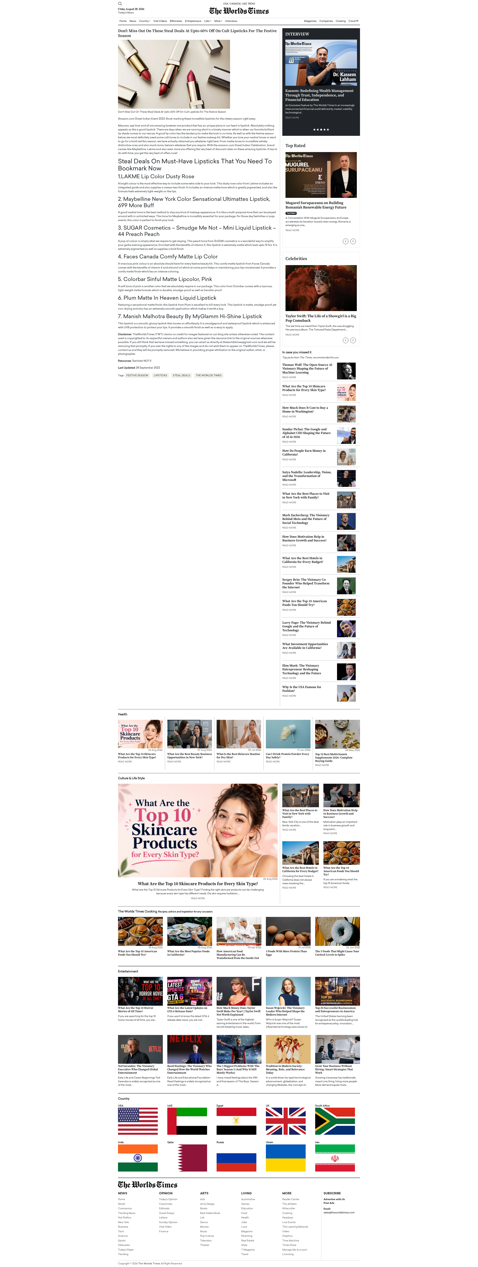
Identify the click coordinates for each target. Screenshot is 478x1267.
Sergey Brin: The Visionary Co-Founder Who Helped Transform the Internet (305, 583)
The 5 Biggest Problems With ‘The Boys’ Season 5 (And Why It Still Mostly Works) (238, 1069)
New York (123, 1222)
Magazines (310, 21)
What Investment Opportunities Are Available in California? (305, 646)
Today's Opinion (168, 1199)
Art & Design (207, 1204)
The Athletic (289, 1204)
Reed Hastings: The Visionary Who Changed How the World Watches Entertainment (189, 1069)
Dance (204, 1222)
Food (244, 1213)
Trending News (126, 1213)
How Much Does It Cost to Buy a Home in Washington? (305, 410)
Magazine (246, 1231)
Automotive (248, 1199)
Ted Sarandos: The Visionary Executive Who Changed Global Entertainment (138, 1069)
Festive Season (137, 375)
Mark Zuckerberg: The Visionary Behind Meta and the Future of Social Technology (306, 519)
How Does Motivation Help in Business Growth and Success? (304, 539)
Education (247, 1208)
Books (203, 1208)
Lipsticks (160, 375)
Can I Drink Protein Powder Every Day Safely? (287, 755)
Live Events (289, 1222)
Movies (204, 1227)
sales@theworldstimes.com (339, 1213)
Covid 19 (353, 21)
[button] (314, 130)
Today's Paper (126, 1250)
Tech (121, 1231)
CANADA (235, 4)
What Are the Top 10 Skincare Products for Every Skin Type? (304, 388)
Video (285, 1231)
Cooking (341, 21)
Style (244, 1245)
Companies (326, 21)
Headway (287, 1218)
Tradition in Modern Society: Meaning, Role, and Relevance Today (285, 1069)
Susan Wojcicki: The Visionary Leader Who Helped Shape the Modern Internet (285, 1011)
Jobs (244, 1222)
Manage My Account (294, 1250)
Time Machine (290, 1241)
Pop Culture (207, 1236)
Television (206, 1241)
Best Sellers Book (210, 1213)
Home (121, 1199)
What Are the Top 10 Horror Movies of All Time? (135, 1009)
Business (123, 1227)
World (121, 1204)
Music (203, 1231)
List (202, 1218)
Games (245, 1204)
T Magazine (248, 1250)
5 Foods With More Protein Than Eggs (286, 953)
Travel (244, 1254)
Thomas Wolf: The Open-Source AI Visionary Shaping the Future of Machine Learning (307, 369)
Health (245, 1218)
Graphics (287, 1236)
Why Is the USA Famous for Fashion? (301, 689)
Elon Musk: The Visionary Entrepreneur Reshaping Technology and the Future (301, 669)
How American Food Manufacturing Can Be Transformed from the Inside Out (238, 955)
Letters (163, 1218)
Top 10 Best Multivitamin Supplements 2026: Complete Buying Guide (334, 758)
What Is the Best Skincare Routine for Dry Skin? (238, 755)
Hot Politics (124, 1218)
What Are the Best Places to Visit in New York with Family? (305, 496)
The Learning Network (295, 1227)
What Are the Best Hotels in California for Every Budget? (302, 560)
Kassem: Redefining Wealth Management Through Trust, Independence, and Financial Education (319, 95)
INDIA (251, 4)
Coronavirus (125, 1208)
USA (226, 4)
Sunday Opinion (168, 1222)
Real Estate (247, 1241)
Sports (121, 1241)
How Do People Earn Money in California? (304, 453)
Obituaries (124, 1245)
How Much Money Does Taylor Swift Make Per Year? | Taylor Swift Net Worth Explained (238, 1011)
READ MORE (292, 118)
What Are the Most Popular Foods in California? (188, 953)
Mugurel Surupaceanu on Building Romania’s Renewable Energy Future (315, 205)
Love (244, 1227)
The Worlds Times (209, 375)
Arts (202, 1199)
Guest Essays (166, 1213)
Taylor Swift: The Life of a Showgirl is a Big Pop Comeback (320, 318)
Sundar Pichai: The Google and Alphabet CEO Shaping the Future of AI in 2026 (306, 433)
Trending (123, 1254)
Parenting (246, 1236)
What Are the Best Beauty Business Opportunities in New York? (189, 755)
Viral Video (165, 1227)
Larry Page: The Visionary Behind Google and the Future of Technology (306, 626)
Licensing (288, 1254)
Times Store (289, 1245)
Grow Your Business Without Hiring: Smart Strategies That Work (334, 1069)
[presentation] (345, 241)
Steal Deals (181, 375)
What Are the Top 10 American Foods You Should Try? (304, 603)
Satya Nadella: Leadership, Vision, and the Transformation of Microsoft (306, 476)
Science (123, 1236)
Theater (204, 1245)
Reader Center (290, 1199)
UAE (244, 4)
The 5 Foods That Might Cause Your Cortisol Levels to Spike (337, 953)
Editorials (164, 1208)
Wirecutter (288, 1208)
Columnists (165, 1204)
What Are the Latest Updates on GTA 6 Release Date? (187, 1009)
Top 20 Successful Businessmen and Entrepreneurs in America (335, 1009)
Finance (163, 1231)
